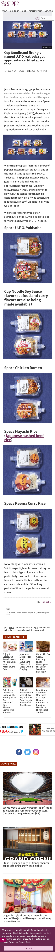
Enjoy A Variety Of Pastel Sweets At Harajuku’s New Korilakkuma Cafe (9, 662)
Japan (33, 612)
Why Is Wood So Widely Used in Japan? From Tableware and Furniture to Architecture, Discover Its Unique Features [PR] (27, 810)
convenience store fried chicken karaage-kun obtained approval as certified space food (27, 97)
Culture (14, 11)
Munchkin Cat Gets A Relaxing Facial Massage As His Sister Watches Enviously (43, 663)
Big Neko (46, 602)
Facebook (19, 752)
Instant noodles (23, 612)
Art (24, 11)
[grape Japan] (5, 627)
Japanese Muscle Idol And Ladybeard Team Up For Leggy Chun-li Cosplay (26, 662)
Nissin (49, 47)
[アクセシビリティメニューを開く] (3, 940)
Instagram (36, 752)
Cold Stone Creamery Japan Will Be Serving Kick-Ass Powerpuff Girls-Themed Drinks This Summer (9, 701)
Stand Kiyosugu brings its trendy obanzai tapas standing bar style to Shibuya (26, 864)
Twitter (27, 752)
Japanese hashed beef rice (24, 437)
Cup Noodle (10, 612)
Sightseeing (35, 11)
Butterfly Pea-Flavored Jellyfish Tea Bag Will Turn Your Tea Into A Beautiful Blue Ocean (26, 697)
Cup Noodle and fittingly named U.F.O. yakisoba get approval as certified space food (24, 58)
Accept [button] (29, 948)
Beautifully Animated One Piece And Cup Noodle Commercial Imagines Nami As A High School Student (42, 701)
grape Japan (10, 4)
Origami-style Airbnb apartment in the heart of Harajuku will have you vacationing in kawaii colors (27, 918)
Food (4, 11)
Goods (49, 11)
